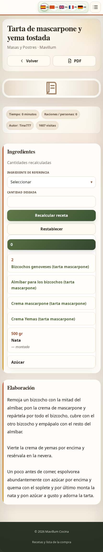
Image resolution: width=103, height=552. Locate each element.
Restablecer (51, 229)
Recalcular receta (51, 215)
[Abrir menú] (95, 7)
